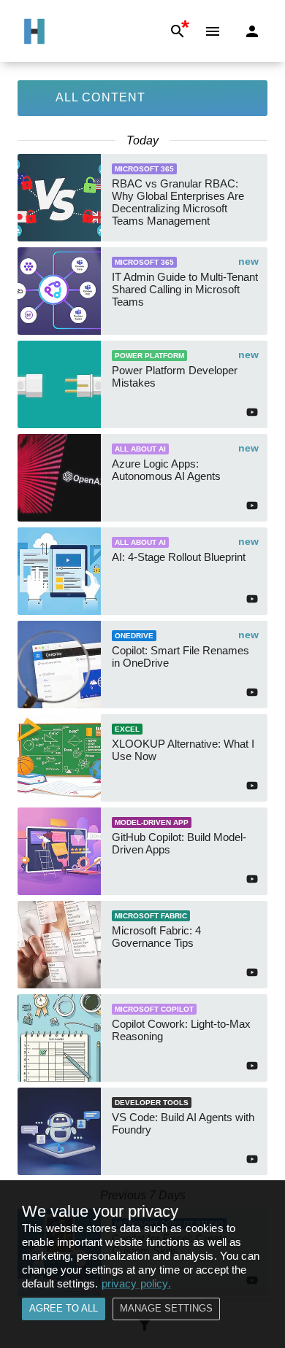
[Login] (252, 31)
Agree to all (63, 1308)
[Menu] (212, 31)
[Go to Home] (34, 31)
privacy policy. (136, 1283)
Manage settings (166, 1308)
